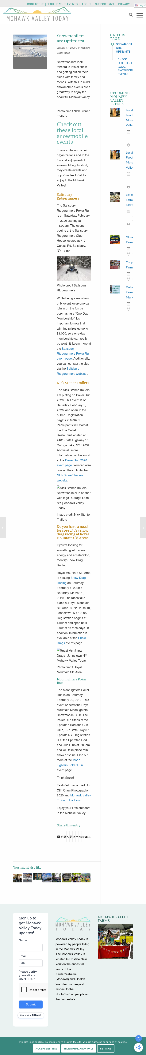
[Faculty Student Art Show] (3, 527)
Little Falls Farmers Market (132, 199)
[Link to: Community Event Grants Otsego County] (76, 877)
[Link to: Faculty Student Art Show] (37, 876)
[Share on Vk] (80, 836)
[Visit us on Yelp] (89, 836)
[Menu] (138, 15)
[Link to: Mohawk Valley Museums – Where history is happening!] (17, 877)
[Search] (129, 15)
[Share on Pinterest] (71, 836)
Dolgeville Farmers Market (132, 292)
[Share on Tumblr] (77, 836)
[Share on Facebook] (61, 836)
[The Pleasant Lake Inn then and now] (143, 527)
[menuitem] (52, 4)
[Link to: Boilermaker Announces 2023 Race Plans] (27, 877)
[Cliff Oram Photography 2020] (30, 52)
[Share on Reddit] (83, 836)
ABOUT (86, 4)
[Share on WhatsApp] (68, 836)
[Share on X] (58, 836)
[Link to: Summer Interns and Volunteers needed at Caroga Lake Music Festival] (56, 877)
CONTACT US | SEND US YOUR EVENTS (52, 4)
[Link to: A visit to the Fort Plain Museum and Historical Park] (66, 877)
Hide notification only (78, 1048)
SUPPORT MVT (104, 4)
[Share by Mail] (86, 836)
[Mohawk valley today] (37, 15)
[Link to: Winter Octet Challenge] (47, 877)
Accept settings (46, 1048)
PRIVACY (124, 4)
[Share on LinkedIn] (74, 836)
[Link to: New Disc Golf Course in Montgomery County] (85, 877)
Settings (106, 1048)
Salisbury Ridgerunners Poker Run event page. (73, 353)
